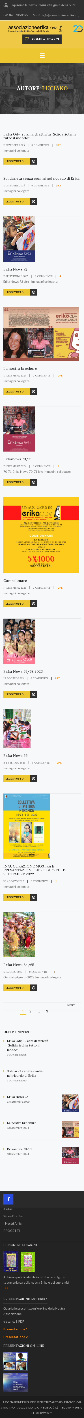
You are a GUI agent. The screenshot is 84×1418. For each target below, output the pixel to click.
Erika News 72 (15, 269)
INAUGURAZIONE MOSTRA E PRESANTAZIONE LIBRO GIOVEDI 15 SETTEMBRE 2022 (34, 870)
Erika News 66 (15, 756)
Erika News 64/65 (18, 965)
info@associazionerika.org (60, 15)
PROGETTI (11, 1230)
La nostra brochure (20, 369)
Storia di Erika (13, 1216)
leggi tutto (15, 161)
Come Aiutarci (45, 39)
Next (71, 1005)
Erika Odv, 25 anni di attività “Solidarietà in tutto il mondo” (39, 136)
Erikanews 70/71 (17, 459)
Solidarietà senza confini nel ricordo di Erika (41, 179)
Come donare (15, 581)
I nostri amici (12, 1223)
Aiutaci (8, 1209)
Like (58, 145)
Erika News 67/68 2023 (23, 672)
